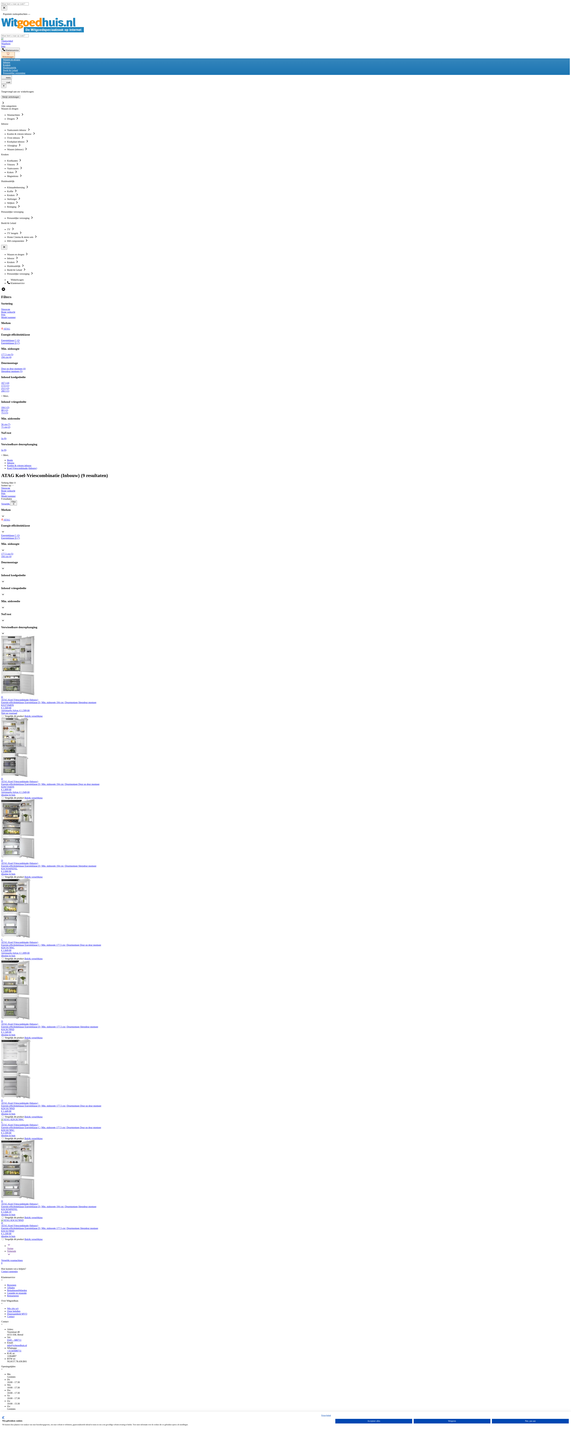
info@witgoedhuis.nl (17, 1345)
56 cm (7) (5, 424)
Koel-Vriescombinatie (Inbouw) (22, 468)
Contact (10, 1316)
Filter (13, 502)
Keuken (6, 65)
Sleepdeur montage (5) (11, 371)
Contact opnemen (9, 1271)
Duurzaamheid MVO (17, 1314)
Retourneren (13, 1295)
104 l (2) (5, 407)
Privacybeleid (326, 1415)
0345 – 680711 (14, 1340)
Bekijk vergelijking (34, 716)
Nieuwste (5, 309)
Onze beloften (13, 1311)
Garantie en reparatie (17, 1293)
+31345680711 (14, 1350)
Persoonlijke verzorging (14, 73)
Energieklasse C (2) (10, 340)
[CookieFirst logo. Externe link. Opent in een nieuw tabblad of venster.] (3, 1417)
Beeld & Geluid (10, 70)
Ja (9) (3, 438)
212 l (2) (5, 388)
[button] (285, 513)
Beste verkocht (8, 312)
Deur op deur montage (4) (13, 368)
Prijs (3, 314)
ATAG (6, 329)
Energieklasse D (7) (10, 343)
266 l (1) (5, 391)
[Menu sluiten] (4, 7)
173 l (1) (5, 385)
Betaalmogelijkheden (17, 1290)
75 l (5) (4, 413)
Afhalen (11, 1287)
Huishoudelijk (9, 67)
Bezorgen (11, 1285)
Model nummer (8, 317)
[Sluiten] (3, 86)
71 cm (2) (5, 427)
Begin (10, 460)
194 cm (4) (6, 357)
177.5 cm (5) (7, 354)
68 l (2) (4, 410)
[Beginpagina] (42, 31)
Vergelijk (5, 504)
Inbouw (6, 62)
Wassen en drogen (11, 59)
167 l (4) (5, 383)
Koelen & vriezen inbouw (19, 465)
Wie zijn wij (12, 1308)
